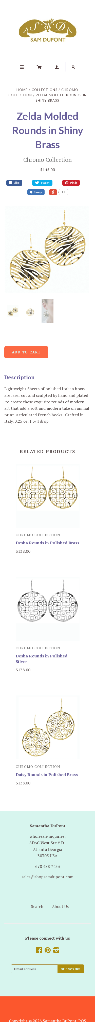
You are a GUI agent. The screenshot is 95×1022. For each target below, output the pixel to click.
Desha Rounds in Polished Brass (47, 543)
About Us (60, 906)
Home (22, 90)
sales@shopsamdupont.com (47, 877)
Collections (45, 90)
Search (37, 906)
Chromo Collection (47, 160)
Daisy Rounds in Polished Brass (47, 774)
